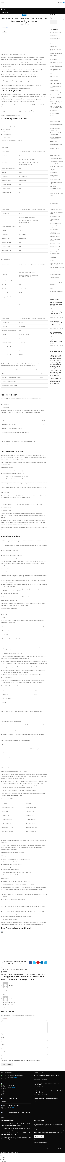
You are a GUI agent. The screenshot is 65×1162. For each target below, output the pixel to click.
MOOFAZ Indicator (13, 1098)
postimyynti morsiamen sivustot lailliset (55, 228)
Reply (4, 994)
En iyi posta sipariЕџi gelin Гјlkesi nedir (56, 102)
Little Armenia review (55, 179)
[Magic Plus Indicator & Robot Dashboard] (3, 1116)
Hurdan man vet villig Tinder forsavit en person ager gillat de (56, 313)
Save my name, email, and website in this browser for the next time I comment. (20, 1060)
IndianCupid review (55, 155)
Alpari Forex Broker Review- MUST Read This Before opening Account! (56, 365)
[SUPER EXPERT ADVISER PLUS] (3, 1078)
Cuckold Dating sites (55, 94)
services (52, 260)
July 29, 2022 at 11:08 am (9, 1002)
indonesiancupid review (56, 158)
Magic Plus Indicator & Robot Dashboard (19, 1112)
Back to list (4, 971)
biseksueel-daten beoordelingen (54, 58)
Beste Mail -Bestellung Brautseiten (55, 50)
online (51, 198)
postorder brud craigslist (56, 243)
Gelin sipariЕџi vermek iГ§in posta (56, 124)
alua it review (53, 43)
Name (3, 1037)
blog (6, 12)
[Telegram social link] (45, 962)
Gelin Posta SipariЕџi (55, 121)
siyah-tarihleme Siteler (55, 271)
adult (51, 41)
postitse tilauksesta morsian (55, 239)
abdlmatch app (53, 35)
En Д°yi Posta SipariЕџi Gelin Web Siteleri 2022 (56, 106)
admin (10, 985)
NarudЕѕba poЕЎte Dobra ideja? (56, 194)
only (51, 200)
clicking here (43, 661)
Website (3, 1051)
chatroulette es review (55, 83)
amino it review (53, 46)
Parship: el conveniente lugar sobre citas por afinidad (56, 304)
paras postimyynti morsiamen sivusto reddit (56, 208)
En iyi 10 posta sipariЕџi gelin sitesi (56, 98)
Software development (55, 274)
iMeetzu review (54, 152)
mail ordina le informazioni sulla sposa (56, 183)
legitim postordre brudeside (54, 175)
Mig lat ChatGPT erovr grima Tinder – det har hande (56, 341)
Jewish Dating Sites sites (56, 163)
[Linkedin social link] (41, 962)
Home (2, 12)
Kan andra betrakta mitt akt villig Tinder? (56, 333)
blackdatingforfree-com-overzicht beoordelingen (56, 65)
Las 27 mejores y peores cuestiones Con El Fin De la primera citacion (56, 323)
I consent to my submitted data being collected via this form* (48, 1132)
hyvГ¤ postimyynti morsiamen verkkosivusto (56, 149)
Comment (4, 1018)
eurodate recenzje (54, 113)
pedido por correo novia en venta (56, 212)
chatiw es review (54, 80)
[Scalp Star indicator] (3, 1107)
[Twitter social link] (34, 962)
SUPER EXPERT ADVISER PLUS (15, 1075)
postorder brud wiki (55, 246)
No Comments (60, 308)
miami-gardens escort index (57, 191)
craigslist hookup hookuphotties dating (55, 91)
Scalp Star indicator (13, 1105)
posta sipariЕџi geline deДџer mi (55, 219)
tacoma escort (53, 280)
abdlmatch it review (55, 38)
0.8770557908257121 (55, 32)
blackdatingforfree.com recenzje (55, 70)
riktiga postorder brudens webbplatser (56, 256)
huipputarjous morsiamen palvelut (56, 144)
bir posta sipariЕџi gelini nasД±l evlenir (56, 54)
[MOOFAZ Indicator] (3, 1100)
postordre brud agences (56, 249)
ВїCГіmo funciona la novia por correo (56, 292)
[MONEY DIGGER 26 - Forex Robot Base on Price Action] (3, 1089)
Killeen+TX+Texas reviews (56, 166)
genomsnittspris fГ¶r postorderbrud (55, 129)
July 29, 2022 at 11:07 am (9, 989)
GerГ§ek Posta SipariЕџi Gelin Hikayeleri (56, 133)
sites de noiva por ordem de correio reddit (57, 268)
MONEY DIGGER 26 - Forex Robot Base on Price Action (19, 1084)
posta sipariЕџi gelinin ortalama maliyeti (55, 224)
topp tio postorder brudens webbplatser (56, 283)
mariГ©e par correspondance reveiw (56, 187)
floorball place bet (54, 116)
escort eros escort (54, 110)
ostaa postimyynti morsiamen (54, 204)
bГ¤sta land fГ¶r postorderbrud (54, 77)
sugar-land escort (54, 277)
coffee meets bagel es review (55, 86)
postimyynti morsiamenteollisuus (55, 232)
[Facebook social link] (30, 962)
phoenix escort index (55, 216)
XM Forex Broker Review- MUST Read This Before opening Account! (14, 962)
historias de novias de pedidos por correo (55, 137)
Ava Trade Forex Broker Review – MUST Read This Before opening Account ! (56, 357)
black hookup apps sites (56, 62)
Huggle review (53, 141)
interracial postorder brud (56, 161)
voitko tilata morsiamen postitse (55, 287)
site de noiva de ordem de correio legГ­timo (56, 263)
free (51, 118)
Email (3, 1044)
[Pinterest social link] (38, 962)
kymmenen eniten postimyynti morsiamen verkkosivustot (55, 171)
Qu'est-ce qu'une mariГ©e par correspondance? (56, 252)
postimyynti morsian (55, 236)
